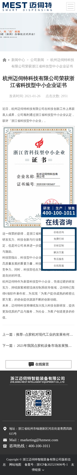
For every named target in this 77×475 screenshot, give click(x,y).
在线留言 (42, 364)
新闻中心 (18, 60)
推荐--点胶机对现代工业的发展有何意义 (46, 334)
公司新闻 (37, 60)
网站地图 (15, 464)
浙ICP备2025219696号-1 (52, 464)
